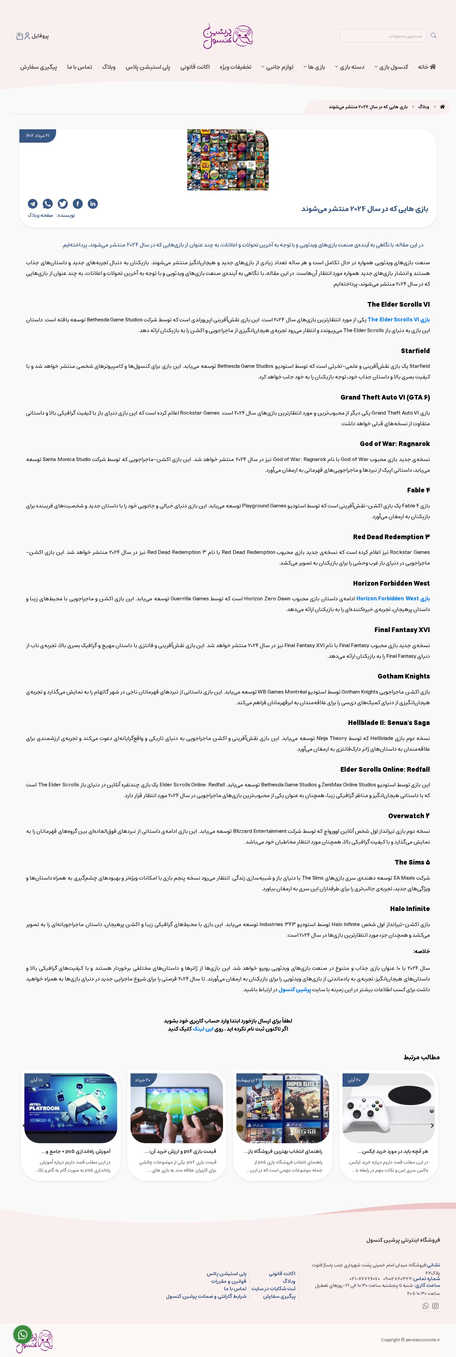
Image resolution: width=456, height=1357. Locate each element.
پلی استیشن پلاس (148, 67)
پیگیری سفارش (38, 67)
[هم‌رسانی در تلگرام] (33, 203)
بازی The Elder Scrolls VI (399, 319)
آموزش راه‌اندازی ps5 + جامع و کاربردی (78, 1151)
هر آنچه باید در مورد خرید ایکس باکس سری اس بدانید (395, 1151)
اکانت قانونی (195, 67)
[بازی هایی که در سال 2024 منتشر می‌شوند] (34, 1340)
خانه (424, 67)
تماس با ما (79, 67)
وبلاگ (109, 67)
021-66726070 (365, 1279)
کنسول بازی (393, 67)
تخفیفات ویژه (235, 67)
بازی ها (316, 67)
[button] (432, 1125)
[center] (433, 35)
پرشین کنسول (294, 989)
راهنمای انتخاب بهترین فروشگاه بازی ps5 (283, 1151)
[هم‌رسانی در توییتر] (63, 203)
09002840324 (397, 1279)
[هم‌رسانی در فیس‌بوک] (78, 203)
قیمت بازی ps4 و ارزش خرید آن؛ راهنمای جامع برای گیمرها (182, 1151)
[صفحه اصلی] (442, 107)
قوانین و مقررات (228, 1282)
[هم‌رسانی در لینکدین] (93, 203)
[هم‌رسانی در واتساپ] (48, 203)
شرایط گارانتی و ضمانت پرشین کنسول (206, 1297)
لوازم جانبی (279, 67)
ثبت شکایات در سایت (273, 1289)
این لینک (203, 1029)
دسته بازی (352, 67)
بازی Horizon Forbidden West (393, 598)
